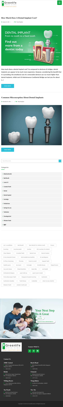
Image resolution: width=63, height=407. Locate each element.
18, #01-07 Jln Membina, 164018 (39, 383)
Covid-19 (6, 182)
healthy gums (7, 265)
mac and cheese (8, 269)
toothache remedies (9, 281)
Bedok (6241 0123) (8, 314)
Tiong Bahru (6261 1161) (8, 322)
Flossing (21, 261)
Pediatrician (7, 203)
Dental (5, 191)
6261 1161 (34, 385)
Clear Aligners (7, 253)
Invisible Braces (41, 265)
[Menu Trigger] (59, 2)
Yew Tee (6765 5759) (8, 324)
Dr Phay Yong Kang (8, 261)
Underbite (34, 281)
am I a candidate (8, 245)
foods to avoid (32, 261)
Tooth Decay (23, 281)
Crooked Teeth (7, 186)
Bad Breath (6, 178)
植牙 (5, 224)
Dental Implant (19, 22)
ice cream (18, 265)
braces (52, 245)
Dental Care (33, 253)
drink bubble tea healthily (28, 257)
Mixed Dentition (21, 269)
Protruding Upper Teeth (10, 277)
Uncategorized (7, 216)
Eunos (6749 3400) (8, 318)
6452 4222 (7, 369)
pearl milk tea (23, 273)
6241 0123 (7, 378)
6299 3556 (34, 369)
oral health (45, 269)
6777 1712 (34, 378)
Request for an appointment (45, 321)
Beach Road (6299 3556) (8, 312)
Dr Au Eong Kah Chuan (10, 257)
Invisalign (6, 199)
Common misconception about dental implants (22, 97)
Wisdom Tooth (7, 220)
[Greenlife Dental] (31, 4)
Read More (7, 86)
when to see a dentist (48, 281)
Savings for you (7, 208)
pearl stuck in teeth (38, 273)
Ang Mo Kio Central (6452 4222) (8, 310)
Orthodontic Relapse (9, 273)
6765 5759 (34, 396)
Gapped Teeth (45, 261)
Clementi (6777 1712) (8, 316)
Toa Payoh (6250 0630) (8, 320)
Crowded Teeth (20, 253)
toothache (44, 277)
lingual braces (54, 265)
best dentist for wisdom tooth (37, 245)
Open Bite (34, 269)
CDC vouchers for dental (43, 249)
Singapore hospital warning (29, 277)
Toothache (6, 212)
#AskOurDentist (8, 174)
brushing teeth (17, 249)
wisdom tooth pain (22, 285)
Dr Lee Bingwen (44, 257)
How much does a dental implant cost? (19, 18)
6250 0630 (7, 396)
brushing (6, 249)
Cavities (29, 249)
